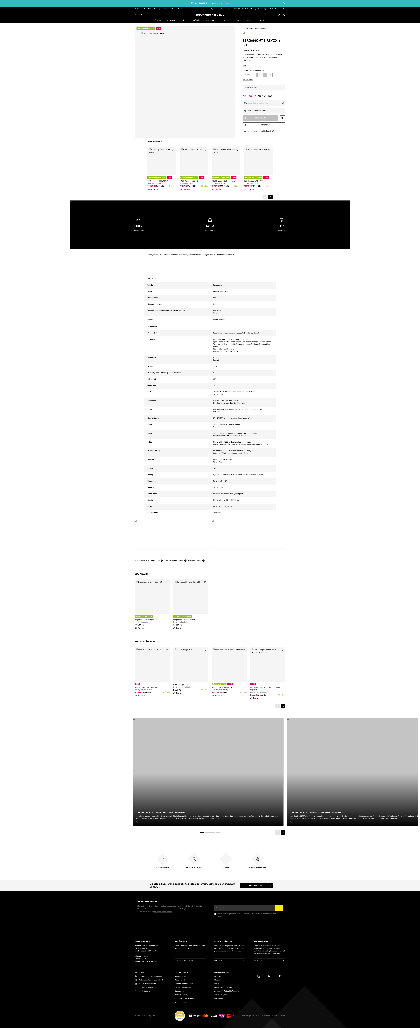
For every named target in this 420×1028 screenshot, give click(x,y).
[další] (270, 197)
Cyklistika (171, 20)
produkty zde (222, 3)
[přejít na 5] (212, 832)
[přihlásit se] (279, 15)
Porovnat (154, 189)
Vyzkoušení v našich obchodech (151, 976)
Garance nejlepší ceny (257, 110)
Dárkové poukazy (181, 995)
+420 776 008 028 (246, 9)
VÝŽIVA (236, 20)
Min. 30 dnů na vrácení (147, 984)
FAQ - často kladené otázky (224, 987)
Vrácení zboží (180, 980)
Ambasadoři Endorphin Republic (226, 991)
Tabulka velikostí (248, 80)
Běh (183, 20)
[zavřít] (284, 3)
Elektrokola (249, 28)
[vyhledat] (136, 15)
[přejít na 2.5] (207, 832)
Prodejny (157, 9)
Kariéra (180, 9)
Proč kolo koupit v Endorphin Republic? (258, 131)
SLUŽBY (262, 20)
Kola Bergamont (194, 560)
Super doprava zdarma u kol (266, 104)
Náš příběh (147, 9)
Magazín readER (169, 9)
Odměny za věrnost (146, 987)
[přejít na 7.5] (218, 832)
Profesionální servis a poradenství (151, 980)
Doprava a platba (181, 976)
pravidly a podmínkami (162, 912)
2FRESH (257, 1016)
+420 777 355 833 (279, 9)
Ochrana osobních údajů (184, 984)
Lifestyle (223, 20)
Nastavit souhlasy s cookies (185, 998)
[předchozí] (265, 197)
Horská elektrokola (261, 28)
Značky (249, 20)
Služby (216, 984)
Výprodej (157, 20)
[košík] (284, 15)
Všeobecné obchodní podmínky (187, 987)
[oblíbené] (141, 15)
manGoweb (280, 1016)
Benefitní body (180, 1002)
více (244, 66)
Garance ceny (180, 991)
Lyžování (196, 20)
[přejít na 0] (202, 832)
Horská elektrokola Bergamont (147, 560)
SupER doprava (144, 991)
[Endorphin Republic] (210, 15)
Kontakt (137, 9)
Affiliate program (220, 995)
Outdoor (210, 20)
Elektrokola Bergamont (174, 560)
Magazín (217, 980)
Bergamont (217, 285)
